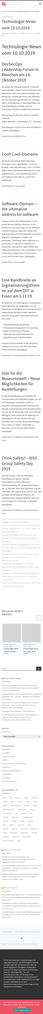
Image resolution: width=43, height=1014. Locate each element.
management (27, 817)
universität (26, 837)
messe (5, 821)
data (35, 802)
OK (16, 1010)
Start (3, 11)
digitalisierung (9, 809)
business (35, 798)
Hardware (6, 767)
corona (20, 802)
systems (15, 837)
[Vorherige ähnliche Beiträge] (33, 617)
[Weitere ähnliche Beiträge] (38, 617)
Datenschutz (16, 805)
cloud (5, 802)
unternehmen (8, 840)
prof (4, 825)
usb (18, 840)
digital (35, 805)
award (18, 798)
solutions (25, 833)
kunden (24, 813)
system (6, 837)
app (11, 798)
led (31, 813)
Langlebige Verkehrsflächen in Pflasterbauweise (18, 711)
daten (5, 805)
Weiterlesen (24, 1010)
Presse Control (12, 850)
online (22, 821)
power (30, 821)
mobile (14, 821)
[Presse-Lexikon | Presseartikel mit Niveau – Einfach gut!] (11, 3)
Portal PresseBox (11, 33)
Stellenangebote (9, 781)
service (14, 829)
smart (5, 833)
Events (4, 760)
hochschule (7, 813)
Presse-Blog (11, 888)
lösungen (15, 817)
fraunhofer (22, 809)
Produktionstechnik (11, 771)
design (27, 805)
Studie (34, 833)
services (24, 829)
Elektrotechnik (8, 757)
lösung (5, 817)
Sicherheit (6, 778)
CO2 (12, 802)
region (12, 825)
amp (4, 798)
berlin (26, 798)
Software (14, 833)
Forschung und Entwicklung (14, 764)
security (21, 825)
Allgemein (6, 753)
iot (16, 813)
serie (29, 825)
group (31, 809)
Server (5, 829)
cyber (28, 802)
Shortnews (10, 11)
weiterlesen (14, 130)
